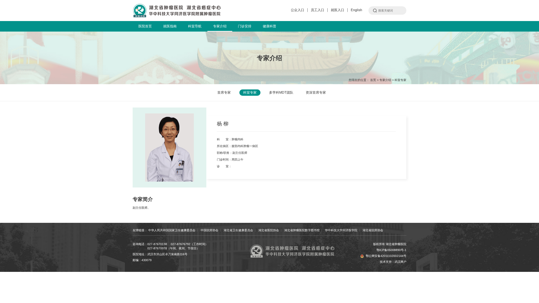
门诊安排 (244, 26)
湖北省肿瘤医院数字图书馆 (302, 230)
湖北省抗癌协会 (373, 230)
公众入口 (297, 10)
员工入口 (317, 10)
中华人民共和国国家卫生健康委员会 (171, 230)
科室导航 (194, 26)
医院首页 (145, 26)
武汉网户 (400, 261)
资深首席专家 (316, 92)
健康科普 (269, 26)
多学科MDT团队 (281, 92)
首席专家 (224, 92)
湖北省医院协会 (268, 230)
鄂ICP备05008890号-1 (391, 250)
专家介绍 (220, 26)
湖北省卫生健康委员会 (238, 230)
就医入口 (337, 10)
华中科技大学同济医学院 (341, 230)
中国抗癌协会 (209, 230)
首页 (373, 80)
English (356, 10)
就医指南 (170, 26)
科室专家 (400, 80)
